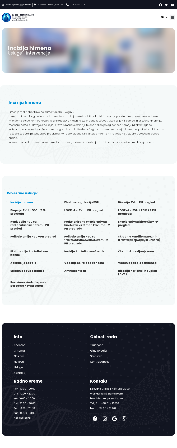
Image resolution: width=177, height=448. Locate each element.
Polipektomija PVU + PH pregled (33, 237)
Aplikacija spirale (23, 263)
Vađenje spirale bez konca (137, 263)
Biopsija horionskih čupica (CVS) (137, 272)
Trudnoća (96, 345)
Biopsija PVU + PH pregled (136, 202)
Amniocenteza (75, 271)
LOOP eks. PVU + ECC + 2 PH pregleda (137, 212)
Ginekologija (98, 351)
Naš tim (19, 356)
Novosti (19, 362)
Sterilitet (96, 356)
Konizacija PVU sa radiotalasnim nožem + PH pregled (29, 225)
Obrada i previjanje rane (136, 251)
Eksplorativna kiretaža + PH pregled (138, 223)
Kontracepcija (99, 362)
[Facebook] (95, 419)
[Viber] (124, 419)
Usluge (18, 367)
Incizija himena (21, 202)
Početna (19, 345)
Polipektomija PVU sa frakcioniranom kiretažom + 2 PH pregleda (86, 240)
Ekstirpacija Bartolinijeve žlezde (29, 253)
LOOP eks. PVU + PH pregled (83, 210)
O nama (19, 351)
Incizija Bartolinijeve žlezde (84, 251)
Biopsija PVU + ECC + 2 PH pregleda (28, 212)
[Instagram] (105, 419)
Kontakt (19, 373)
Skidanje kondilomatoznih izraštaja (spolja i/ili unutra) (139, 238)
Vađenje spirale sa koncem (84, 263)
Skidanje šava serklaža (27, 271)
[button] (172, 17)
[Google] (114, 419)
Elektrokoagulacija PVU (81, 202)
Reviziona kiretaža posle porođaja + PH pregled (28, 284)
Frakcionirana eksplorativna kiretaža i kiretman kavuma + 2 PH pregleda (87, 225)
